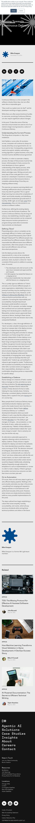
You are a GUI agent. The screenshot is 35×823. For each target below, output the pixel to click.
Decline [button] (21, 10)
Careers (9, 745)
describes (10, 420)
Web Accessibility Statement (10, 812)
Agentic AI (12, 726)
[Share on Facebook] (16, 71)
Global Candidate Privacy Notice (11, 774)
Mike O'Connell (13, 658)
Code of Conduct (7, 810)
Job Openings (6, 772)
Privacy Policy (6, 815)
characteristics (6, 203)
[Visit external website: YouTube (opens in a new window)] (10, 803)
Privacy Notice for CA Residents (11, 776)
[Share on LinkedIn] (4, 71)
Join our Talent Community (10, 760)
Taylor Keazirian (13, 703)
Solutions (11, 729)
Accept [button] (13, 10)
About (7, 741)
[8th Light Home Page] (4, 721)
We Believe (5, 770)
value (25, 201)
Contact (9, 749)
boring (26, 395)
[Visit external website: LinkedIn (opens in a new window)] (4, 803)
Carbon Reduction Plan (8, 818)
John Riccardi (12, 610)
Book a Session (6, 762)
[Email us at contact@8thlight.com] (16, 803)
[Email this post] (22, 71)
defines (25, 408)
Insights (10, 737)
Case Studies (14, 733)
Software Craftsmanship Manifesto (13, 295)
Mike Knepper (15, 53)
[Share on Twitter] (10, 71)
